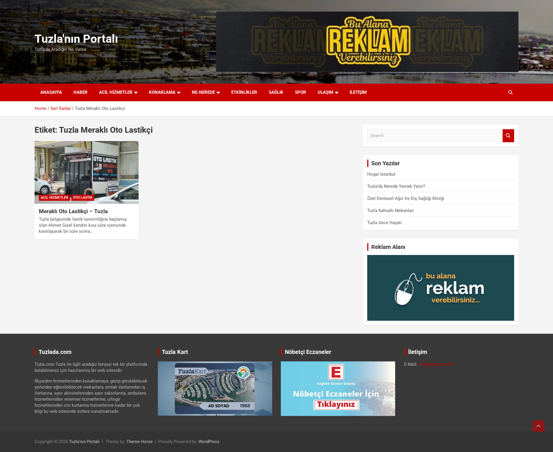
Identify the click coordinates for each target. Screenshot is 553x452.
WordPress (208, 441)
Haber (80, 92)
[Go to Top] (538, 426)
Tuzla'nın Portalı (76, 39)
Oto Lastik (82, 198)
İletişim (358, 92)
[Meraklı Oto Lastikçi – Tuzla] (86, 172)
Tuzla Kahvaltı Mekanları (390, 210)
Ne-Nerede (203, 92)
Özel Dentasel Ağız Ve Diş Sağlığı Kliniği (405, 198)
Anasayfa (51, 92)
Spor (300, 92)
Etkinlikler (244, 92)
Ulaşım (325, 92)
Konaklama (162, 92)
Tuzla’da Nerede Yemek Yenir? (396, 186)
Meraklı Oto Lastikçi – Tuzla (73, 211)
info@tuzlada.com (435, 364)
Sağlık (276, 92)
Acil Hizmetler (115, 92)
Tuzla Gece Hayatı (384, 222)
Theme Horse (139, 441)
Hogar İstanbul (381, 174)
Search (508, 135)
